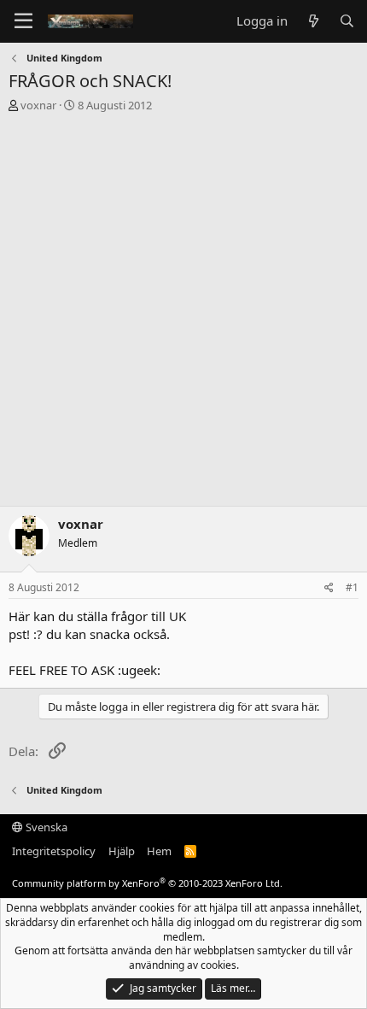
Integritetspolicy (54, 851)
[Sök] (347, 21)
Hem (159, 851)
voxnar (38, 105)
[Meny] (23, 21)
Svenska (45, 827)
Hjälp (121, 851)
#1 (352, 587)
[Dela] (329, 588)
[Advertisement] (183, 313)
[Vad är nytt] (312, 21)
